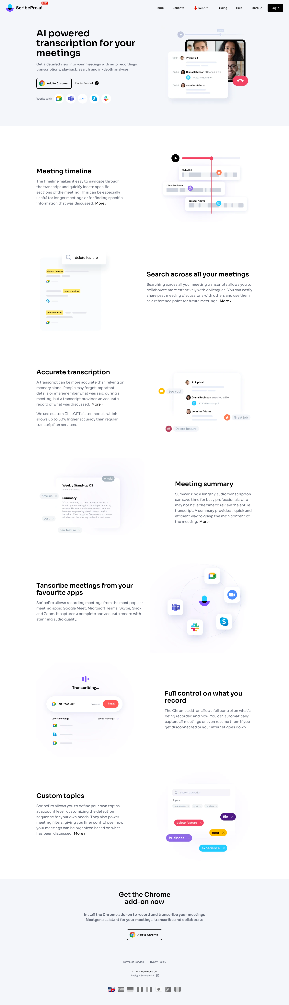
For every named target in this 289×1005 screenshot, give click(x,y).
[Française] (140, 989)
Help (239, 8)
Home (160, 8)
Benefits (178, 8)
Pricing (222, 8)
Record (201, 8)
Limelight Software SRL (142, 975)
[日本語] (159, 989)
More (257, 8)
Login (275, 8)
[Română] (177, 989)
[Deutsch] (130, 989)
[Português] (168, 989)
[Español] (121, 989)
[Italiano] (149, 989)
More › (100, 203)
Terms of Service (133, 962)
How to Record (86, 83)
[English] (111, 989)
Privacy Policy (157, 962)
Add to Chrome (57, 83)
